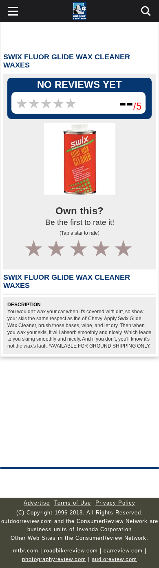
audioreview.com (114, 559)
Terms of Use (72, 503)
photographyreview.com (54, 559)
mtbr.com (25, 551)
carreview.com (123, 551)
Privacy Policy (115, 503)
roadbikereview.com (71, 551)
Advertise (37, 503)
